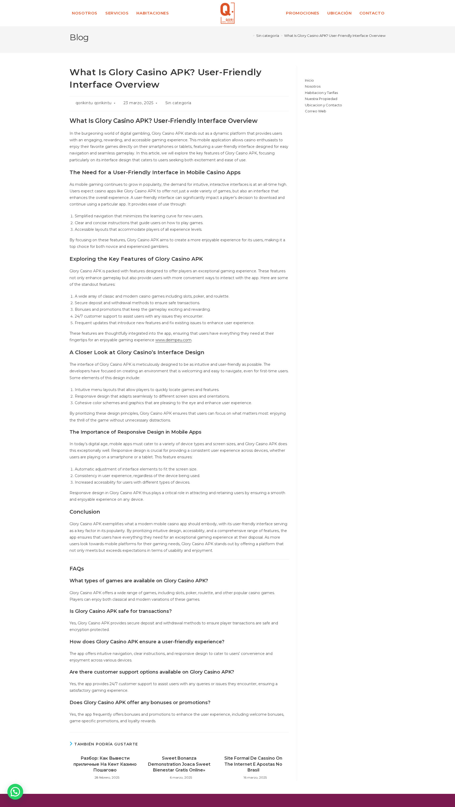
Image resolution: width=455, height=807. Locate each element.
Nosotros (312, 86)
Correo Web (315, 111)
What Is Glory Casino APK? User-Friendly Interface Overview (334, 35)
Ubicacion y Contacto (323, 105)
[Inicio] (250, 35)
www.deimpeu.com (173, 340)
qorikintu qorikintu (94, 103)
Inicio (309, 80)
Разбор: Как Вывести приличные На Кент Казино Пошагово (105, 764)
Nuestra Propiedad (321, 99)
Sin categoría (178, 103)
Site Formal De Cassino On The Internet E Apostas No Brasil (253, 764)
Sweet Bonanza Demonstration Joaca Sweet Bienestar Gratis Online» (179, 764)
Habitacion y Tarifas (321, 93)
